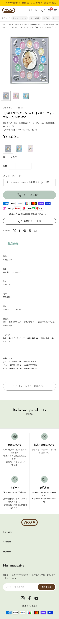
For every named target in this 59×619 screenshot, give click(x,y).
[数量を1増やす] (28, 166)
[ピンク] (30, 149)
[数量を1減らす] (12, 166)
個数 (5, 166)
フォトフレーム (13, 24)
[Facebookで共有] (19, 230)
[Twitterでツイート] (14, 230)
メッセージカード (12, 176)
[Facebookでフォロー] (29, 598)
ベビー (24, 24)
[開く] (30, 10)
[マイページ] (36, 10)
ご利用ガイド (45, 450)
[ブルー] (19, 149)
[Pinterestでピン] (30, 230)
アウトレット (13, 27)
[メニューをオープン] (55, 10)
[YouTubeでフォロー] (36, 598)
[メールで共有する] (35, 230)
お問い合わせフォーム (11, 499)
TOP (3, 24)
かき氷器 (36, 18)
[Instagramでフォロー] (23, 598)
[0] (49, 10)
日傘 (47, 18)
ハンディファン (20, 18)
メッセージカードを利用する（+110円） (31, 182)
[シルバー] (8, 149)
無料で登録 (46, 587)
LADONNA (7, 108)
